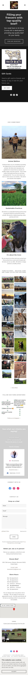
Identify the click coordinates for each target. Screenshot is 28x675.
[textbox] (14, 505)
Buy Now (7, 87)
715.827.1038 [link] (14, 567)
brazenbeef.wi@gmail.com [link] (14, 569)
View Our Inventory (14, 41)
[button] (2, 5)
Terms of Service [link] (15, 543)
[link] (14, 5)
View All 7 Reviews (14, 446)
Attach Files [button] (6, 531)
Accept (14, 671)
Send (14, 536)
